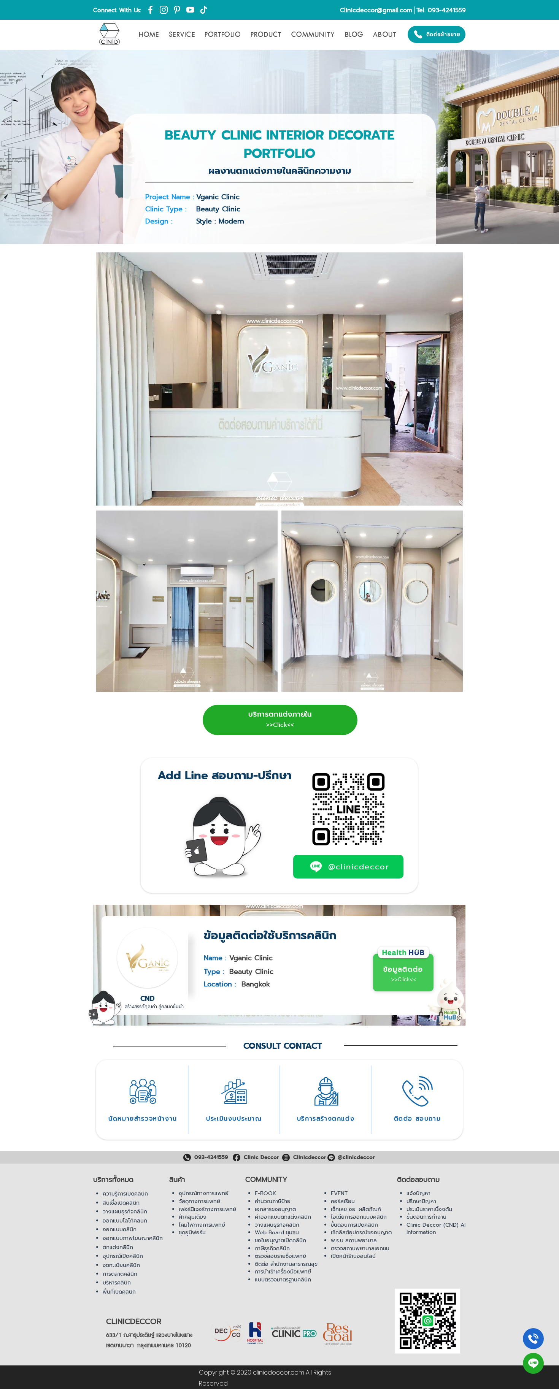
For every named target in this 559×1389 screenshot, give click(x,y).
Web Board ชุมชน (277, 1233)
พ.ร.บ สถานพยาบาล (354, 1241)
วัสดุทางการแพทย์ (199, 1201)
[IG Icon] (164, 10)
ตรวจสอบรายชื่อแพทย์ (280, 1256)
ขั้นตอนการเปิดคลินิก (354, 1225)
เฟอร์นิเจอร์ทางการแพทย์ (207, 1209)
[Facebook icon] (150, 10)
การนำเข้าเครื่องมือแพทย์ (283, 1272)
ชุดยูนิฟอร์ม (192, 1233)
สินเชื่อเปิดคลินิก (121, 1203)
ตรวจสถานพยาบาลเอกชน (360, 1249)
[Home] (533, 1338)
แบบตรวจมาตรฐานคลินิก (283, 1280)
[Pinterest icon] (177, 10)
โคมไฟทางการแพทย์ (202, 1225)
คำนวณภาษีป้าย (273, 1201)
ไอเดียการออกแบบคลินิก (359, 1217)
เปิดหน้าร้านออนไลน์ (353, 1256)
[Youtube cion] (190, 10)
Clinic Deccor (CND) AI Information (436, 1229)
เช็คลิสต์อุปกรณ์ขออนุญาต (361, 1233)
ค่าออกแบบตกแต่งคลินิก (283, 1217)
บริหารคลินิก (117, 1283)
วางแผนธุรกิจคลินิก (125, 1212)
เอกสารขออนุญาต (275, 1209)
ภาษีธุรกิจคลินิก (272, 1249)
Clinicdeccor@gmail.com (376, 10)
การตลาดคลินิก (120, 1274)
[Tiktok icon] (204, 10)
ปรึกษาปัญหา (421, 1201)
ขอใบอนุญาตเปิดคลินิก (280, 1241)
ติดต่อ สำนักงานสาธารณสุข (286, 1264)
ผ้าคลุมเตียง (192, 1217)
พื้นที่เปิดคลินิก (119, 1292)
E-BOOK (265, 1193)
